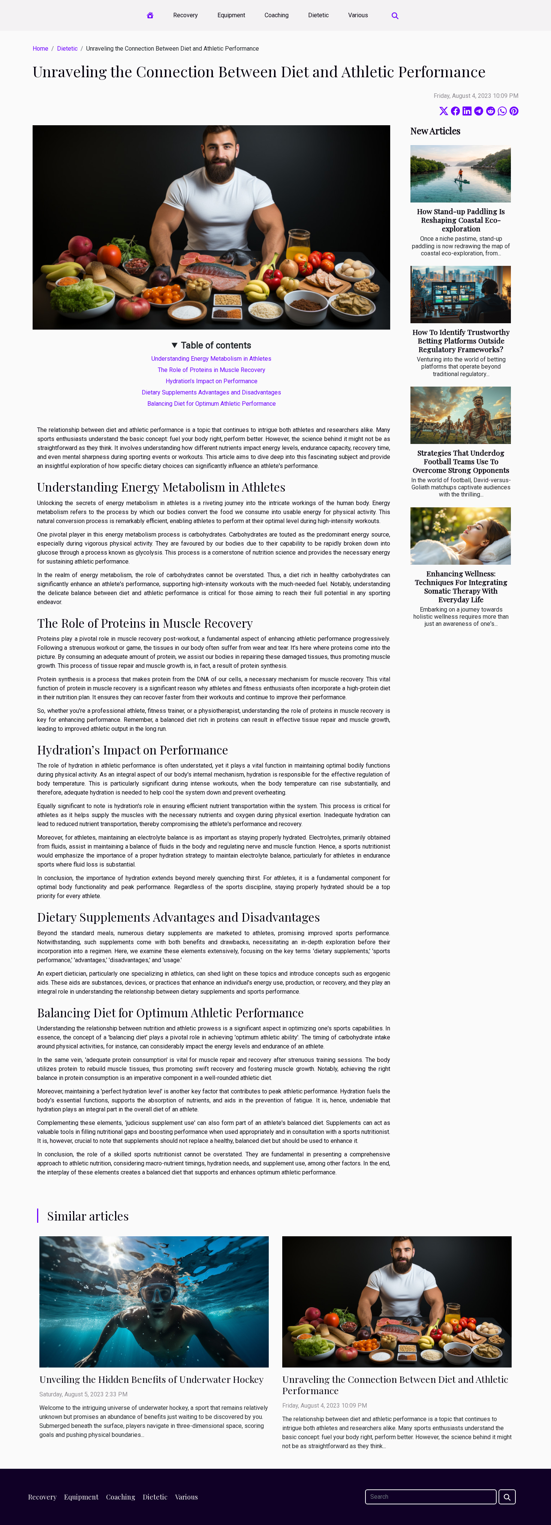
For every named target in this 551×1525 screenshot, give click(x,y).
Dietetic (318, 15)
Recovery (185, 15)
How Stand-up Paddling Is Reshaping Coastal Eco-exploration (461, 219)
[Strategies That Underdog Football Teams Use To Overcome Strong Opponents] (460, 415)
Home (40, 48)
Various (358, 15)
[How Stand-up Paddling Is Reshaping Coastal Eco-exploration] (460, 173)
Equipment (231, 15)
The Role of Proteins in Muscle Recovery (211, 369)
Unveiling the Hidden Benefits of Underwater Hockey (151, 1379)
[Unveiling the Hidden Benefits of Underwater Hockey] (154, 1301)
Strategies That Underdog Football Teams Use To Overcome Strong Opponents (461, 461)
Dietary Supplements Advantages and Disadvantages (211, 392)
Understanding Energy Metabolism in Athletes (211, 358)
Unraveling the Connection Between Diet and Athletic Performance (395, 1384)
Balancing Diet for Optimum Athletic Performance (211, 403)
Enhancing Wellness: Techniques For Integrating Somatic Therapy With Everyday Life (461, 586)
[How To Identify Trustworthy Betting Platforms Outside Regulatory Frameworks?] (460, 294)
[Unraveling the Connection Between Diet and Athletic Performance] (397, 1301)
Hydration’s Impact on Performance (212, 381)
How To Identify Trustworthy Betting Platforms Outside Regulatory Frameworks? (461, 340)
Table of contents (216, 345)
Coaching (277, 15)
